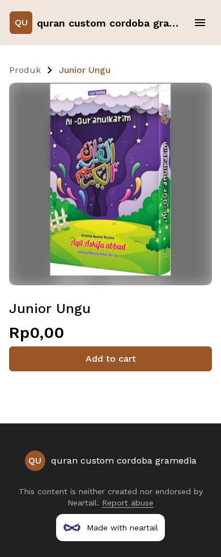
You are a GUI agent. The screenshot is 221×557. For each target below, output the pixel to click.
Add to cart (111, 358)
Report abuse (128, 502)
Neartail (82, 502)
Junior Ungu (84, 70)
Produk (25, 70)
